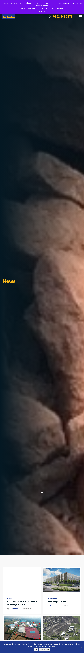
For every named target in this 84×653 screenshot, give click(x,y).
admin (51, 606)
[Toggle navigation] (80, 16)
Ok (36, 649)
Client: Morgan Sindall (56, 601)
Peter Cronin (14, 609)
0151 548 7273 (62, 17)
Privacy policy (44, 649)
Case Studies (52, 598)
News (9, 598)
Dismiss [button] (42, 11)
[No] (81, 647)
